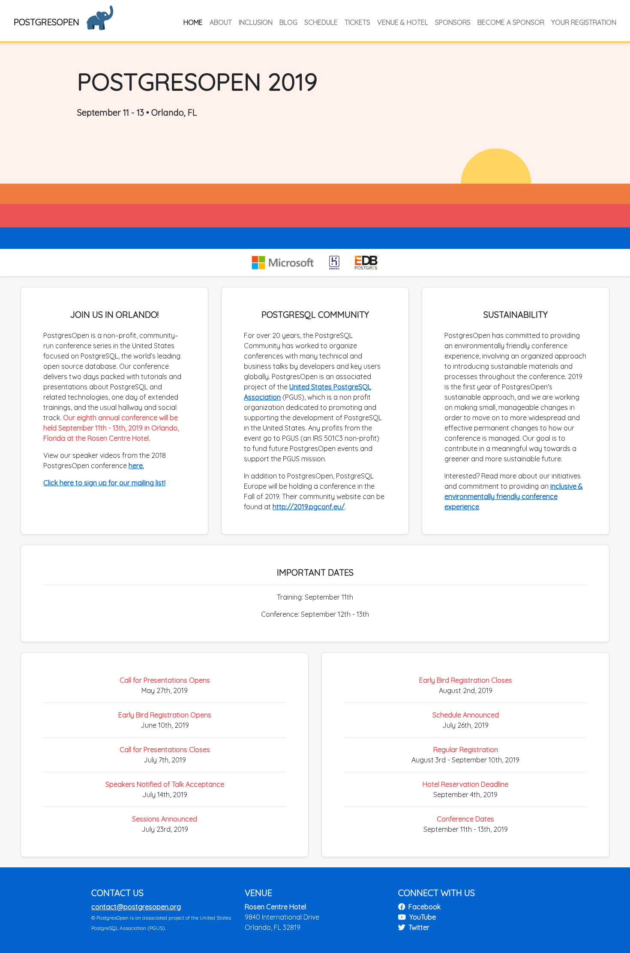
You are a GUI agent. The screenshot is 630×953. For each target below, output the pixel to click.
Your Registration (583, 22)
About (221, 22)
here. (136, 465)
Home (193, 22)
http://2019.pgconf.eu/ (309, 506)
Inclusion (256, 22)
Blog (288, 22)
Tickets (357, 22)
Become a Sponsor (510, 22)
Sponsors (453, 22)
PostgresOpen (46, 22)
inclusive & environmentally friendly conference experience (513, 496)
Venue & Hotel (402, 22)
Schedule (321, 22)
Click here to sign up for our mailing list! (104, 482)
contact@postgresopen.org (136, 906)
